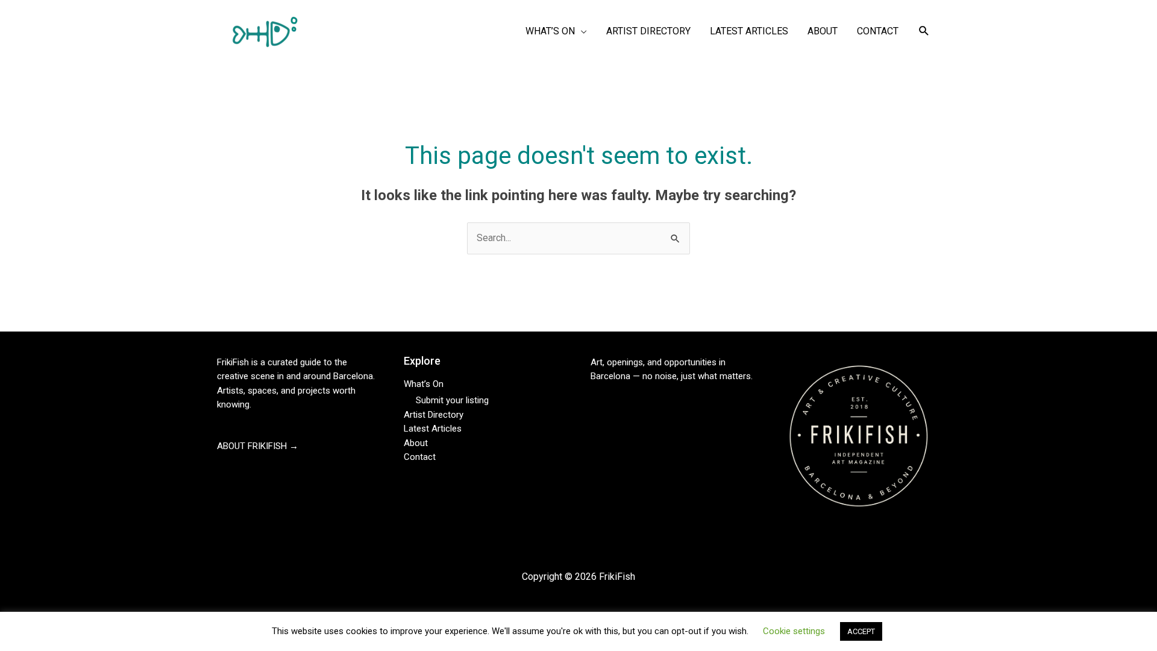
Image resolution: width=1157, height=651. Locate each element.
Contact (420, 456)
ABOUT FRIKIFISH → (257, 446)
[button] (924, 31)
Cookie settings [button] (794, 631)
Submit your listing (452, 400)
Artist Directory (433, 414)
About (416, 443)
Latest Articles (433, 428)
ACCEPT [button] (861, 631)
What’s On (424, 384)
